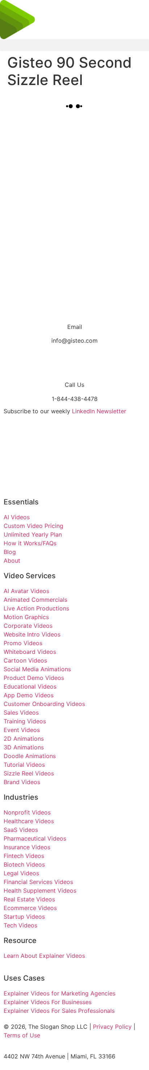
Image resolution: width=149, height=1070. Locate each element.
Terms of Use (22, 1035)
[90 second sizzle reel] (59, 148)
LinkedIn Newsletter (99, 411)
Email (74, 326)
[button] (74, 45)
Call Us (74, 384)
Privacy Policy (112, 1026)
